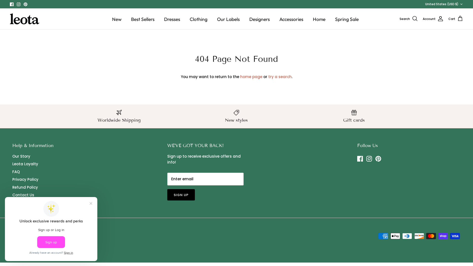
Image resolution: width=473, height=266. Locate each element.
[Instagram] (18, 4)
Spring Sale (347, 19)
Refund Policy (25, 187)
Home (319, 19)
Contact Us (23, 195)
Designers (259, 19)
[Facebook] (12, 4)
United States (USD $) (441, 4)
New (116, 19)
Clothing (198, 19)
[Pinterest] (25, 4)
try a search (280, 76)
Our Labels (228, 19)
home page (251, 76)
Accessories (291, 19)
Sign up (181, 195)
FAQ (16, 171)
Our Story (21, 156)
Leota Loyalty (25, 163)
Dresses (172, 19)
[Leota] (24, 18)
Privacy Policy (25, 179)
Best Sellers (142, 19)
